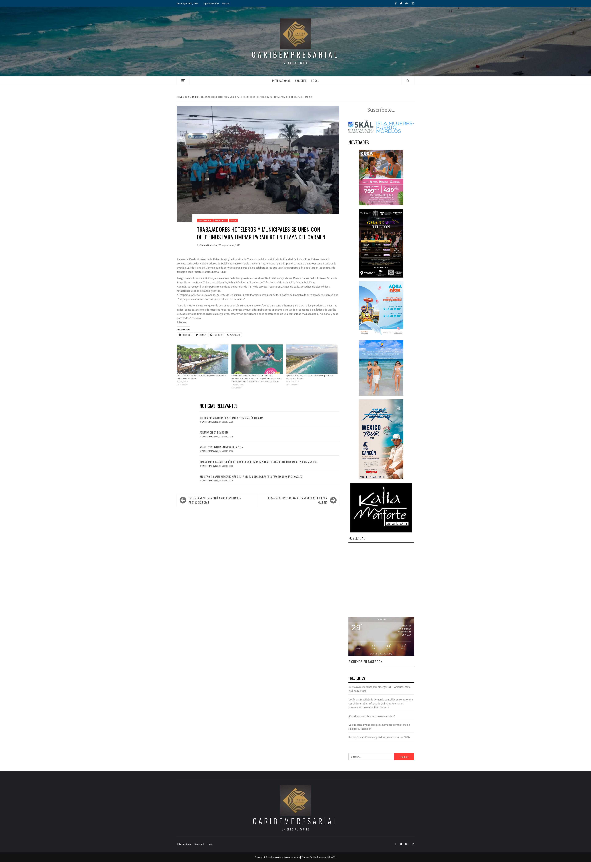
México (225, 3)
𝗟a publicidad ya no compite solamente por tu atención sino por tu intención (379, 726)
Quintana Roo (211, 3)
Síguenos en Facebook (365, 661)
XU (334, 857)
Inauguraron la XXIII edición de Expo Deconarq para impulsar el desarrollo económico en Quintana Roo (259, 462)
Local (315, 81)
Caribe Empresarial (210, 421)
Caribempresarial (295, 54)
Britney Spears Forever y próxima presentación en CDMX (231, 418)
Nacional (301, 81)
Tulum (233, 220)
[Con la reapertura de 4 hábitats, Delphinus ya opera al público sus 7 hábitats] (202, 359)
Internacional (281, 81)
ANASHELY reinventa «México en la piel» (221, 447)
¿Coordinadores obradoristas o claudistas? (371, 716)
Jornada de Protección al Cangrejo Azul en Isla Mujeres (298, 500)
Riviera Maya (221, 220)
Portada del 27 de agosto (214, 432)
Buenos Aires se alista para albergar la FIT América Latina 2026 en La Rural (379, 689)
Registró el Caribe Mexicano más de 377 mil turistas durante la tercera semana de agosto (251, 476)
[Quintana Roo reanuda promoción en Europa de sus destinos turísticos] (312, 359)
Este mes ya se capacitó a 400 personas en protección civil (215, 500)
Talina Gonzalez (209, 245)
